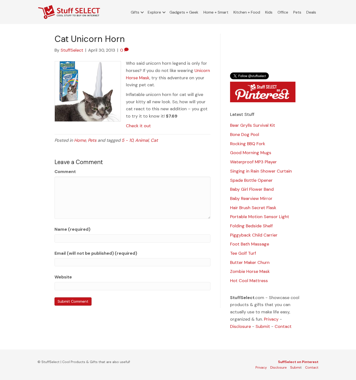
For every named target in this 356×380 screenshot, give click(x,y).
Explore (154, 12)
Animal (142, 140)
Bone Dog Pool (244, 134)
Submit (262, 326)
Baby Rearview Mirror (251, 198)
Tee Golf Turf (243, 253)
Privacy (271, 319)
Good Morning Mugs (250, 153)
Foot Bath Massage (249, 244)
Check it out (138, 126)
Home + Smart (215, 12)
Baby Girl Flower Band (252, 189)
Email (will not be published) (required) (95, 253)
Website (63, 277)
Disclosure (240, 326)
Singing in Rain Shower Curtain (261, 171)
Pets (297, 12)
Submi (295, 367)
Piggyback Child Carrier (254, 235)
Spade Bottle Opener (251, 180)
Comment (65, 171)
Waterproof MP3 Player (253, 162)
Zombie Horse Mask (250, 271)
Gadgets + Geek (184, 12)
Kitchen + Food (246, 12)
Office (283, 12)
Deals (311, 12)
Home (80, 140)
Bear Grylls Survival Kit (252, 125)
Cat (154, 140)
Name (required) (72, 229)
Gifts (135, 12)
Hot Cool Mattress (249, 281)
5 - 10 (127, 140)
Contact (283, 326)
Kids (268, 12)
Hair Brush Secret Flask (253, 208)
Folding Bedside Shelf (251, 226)
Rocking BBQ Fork (247, 144)
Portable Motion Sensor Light (259, 217)
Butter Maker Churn (250, 262)
